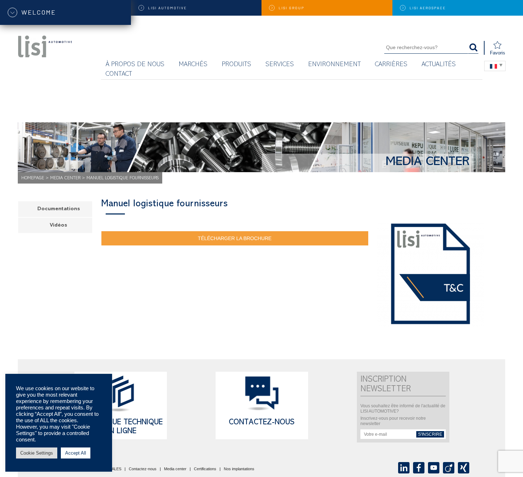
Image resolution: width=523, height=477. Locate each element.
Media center (65, 178)
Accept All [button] (75, 453)
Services (279, 65)
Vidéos (58, 225)
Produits (236, 65)
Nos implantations (239, 469)
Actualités (439, 65)
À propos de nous (135, 65)
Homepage (32, 178)
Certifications (205, 469)
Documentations (58, 209)
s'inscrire (430, 434)
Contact (119, 74)
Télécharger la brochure (234, 238)
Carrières (391, 65)
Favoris (497, 52)
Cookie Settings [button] (36, 453)
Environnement (334, 65)
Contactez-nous (262, 423)
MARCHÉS (193, 65)
